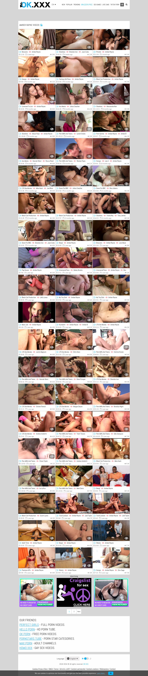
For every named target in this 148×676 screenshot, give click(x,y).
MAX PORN (25, 643)
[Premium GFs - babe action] (36, 557)
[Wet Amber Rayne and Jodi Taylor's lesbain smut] (111, 503)
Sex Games (97, 4)
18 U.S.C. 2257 (65, 669)
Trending (76, 4)
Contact (113, 669)
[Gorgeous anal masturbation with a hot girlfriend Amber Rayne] (36, 530)
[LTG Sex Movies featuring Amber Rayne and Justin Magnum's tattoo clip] (36, 339)
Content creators (92, 669)
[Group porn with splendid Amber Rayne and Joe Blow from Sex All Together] (111, 448)
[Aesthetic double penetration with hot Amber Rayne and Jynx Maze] (111, 230)
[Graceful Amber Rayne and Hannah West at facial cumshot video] (36, 148)
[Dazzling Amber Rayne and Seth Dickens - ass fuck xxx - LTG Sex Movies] (74, 394)
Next (78, 611)
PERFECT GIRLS (29, 625)
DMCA (51, 669)
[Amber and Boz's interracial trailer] (111, 257)
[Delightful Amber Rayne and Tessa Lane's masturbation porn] (36, 121)
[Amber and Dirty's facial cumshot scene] (74, 339)
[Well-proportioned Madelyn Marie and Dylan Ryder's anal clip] (36, 448)
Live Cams (105, 4)
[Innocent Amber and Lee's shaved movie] (36, 285)
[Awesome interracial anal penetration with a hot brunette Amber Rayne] (74, 530)
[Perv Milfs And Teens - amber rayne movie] (74, 476)
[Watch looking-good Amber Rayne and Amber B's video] (111, 121)
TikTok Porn (114, 4)
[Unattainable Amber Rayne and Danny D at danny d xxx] (111, 203)
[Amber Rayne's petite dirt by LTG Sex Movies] (111, 312)
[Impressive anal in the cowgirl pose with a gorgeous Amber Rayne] (36, 257)
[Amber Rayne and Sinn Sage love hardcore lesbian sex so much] (111, 557)
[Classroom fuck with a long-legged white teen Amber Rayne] (74, 557)
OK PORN (24, 634)
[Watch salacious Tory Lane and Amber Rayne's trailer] (74, 366)
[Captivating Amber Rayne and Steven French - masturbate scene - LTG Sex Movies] (36, 394)
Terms (56, 669)
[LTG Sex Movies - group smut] (36, 176)
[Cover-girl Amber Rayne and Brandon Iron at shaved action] (74, 39)
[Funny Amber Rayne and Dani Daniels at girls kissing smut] (36, 94)
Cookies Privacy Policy (40, 669)
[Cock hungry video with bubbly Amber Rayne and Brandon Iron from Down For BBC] (36, 230)
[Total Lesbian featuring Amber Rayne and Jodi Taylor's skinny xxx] (74, 503)
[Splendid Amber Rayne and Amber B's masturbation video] (74, 203)
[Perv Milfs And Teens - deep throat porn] (74, 148)
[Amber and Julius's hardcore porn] (74, 176)
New (63, 4)
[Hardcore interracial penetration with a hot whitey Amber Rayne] (111, 39)
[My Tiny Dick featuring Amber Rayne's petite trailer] (111, 285)
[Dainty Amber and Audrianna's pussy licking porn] (74, 421)
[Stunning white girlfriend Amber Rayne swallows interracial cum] (111, 476)
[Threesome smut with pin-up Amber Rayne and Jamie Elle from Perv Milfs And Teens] (74, 448)
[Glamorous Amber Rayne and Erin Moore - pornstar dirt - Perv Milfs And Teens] (74, 121)
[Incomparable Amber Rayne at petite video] (36, 312)
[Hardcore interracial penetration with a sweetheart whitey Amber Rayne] (74, 230)
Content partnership (78, 669)
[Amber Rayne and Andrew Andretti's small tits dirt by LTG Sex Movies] (36, 421)
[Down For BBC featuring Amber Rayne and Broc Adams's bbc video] (111, 176)
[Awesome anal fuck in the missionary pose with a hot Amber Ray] (111, 148)
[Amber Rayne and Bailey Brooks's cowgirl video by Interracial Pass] (74, 257)
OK (111, 673)
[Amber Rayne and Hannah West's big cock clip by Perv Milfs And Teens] (36, 366)
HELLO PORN (27, 629)
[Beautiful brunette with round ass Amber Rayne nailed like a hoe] (111, 530)
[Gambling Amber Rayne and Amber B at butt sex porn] (74, 312)
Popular (69, 4)
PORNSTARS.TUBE (30, 639)
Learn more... (101, 673)
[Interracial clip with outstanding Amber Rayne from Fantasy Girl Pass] (74, 66)
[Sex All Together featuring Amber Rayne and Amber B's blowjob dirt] (36, 203)
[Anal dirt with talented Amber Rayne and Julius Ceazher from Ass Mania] (74, 94)
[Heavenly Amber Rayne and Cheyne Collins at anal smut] (36, 503)
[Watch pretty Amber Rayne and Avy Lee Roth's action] (111, 339)
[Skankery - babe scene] (111, 94)
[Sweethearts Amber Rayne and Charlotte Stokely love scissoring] (36, 66)
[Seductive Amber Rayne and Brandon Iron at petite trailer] (111, 366)
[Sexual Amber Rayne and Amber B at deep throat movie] (111, 66)
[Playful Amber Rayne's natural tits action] (74, 285)
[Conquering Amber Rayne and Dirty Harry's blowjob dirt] (111, 394)
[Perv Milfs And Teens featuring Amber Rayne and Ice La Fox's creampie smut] (36, 476)
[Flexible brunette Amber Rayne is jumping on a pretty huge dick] (36, 39)
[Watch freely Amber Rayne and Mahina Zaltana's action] (111, 421)
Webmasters (104, 669)
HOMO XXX (25, 648)
